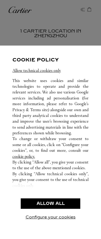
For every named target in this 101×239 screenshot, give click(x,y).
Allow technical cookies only (36, 70)
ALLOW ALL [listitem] (51, 203)
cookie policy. (23, 156)
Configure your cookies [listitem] (51, 217)
